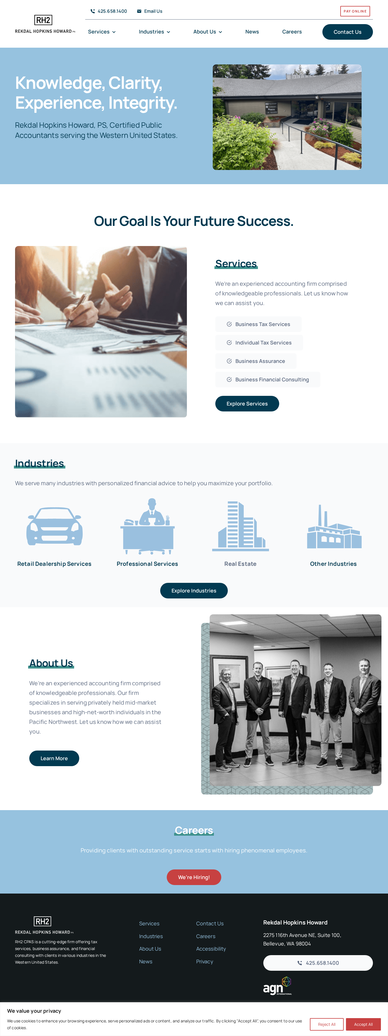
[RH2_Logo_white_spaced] (44, 919)
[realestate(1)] (240, 496)
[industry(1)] (333, 496)
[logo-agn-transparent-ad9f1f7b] (277, 979)
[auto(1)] (54, 496)
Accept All (363, 1024)
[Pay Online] (301, 13)
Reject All (326, 1024)
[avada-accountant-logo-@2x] (45, 17)
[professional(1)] (147, 496)
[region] (194, 1019)
